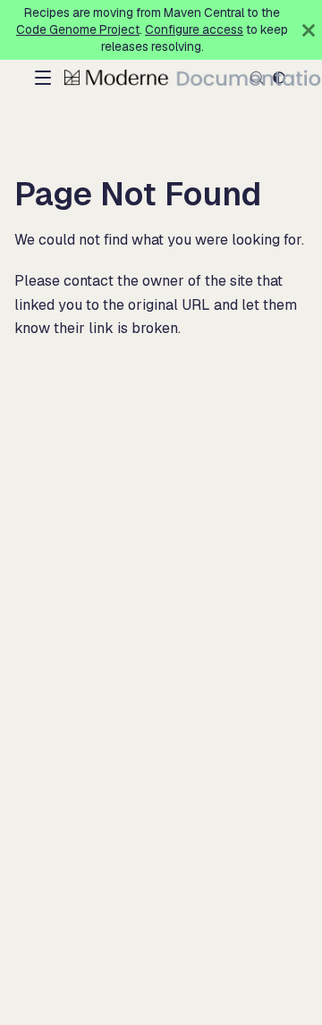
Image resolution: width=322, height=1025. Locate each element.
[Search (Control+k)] (257, 78)
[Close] (308, 30)
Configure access (194, 29)
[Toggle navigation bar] (43, 77)
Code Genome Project (78, 29)
